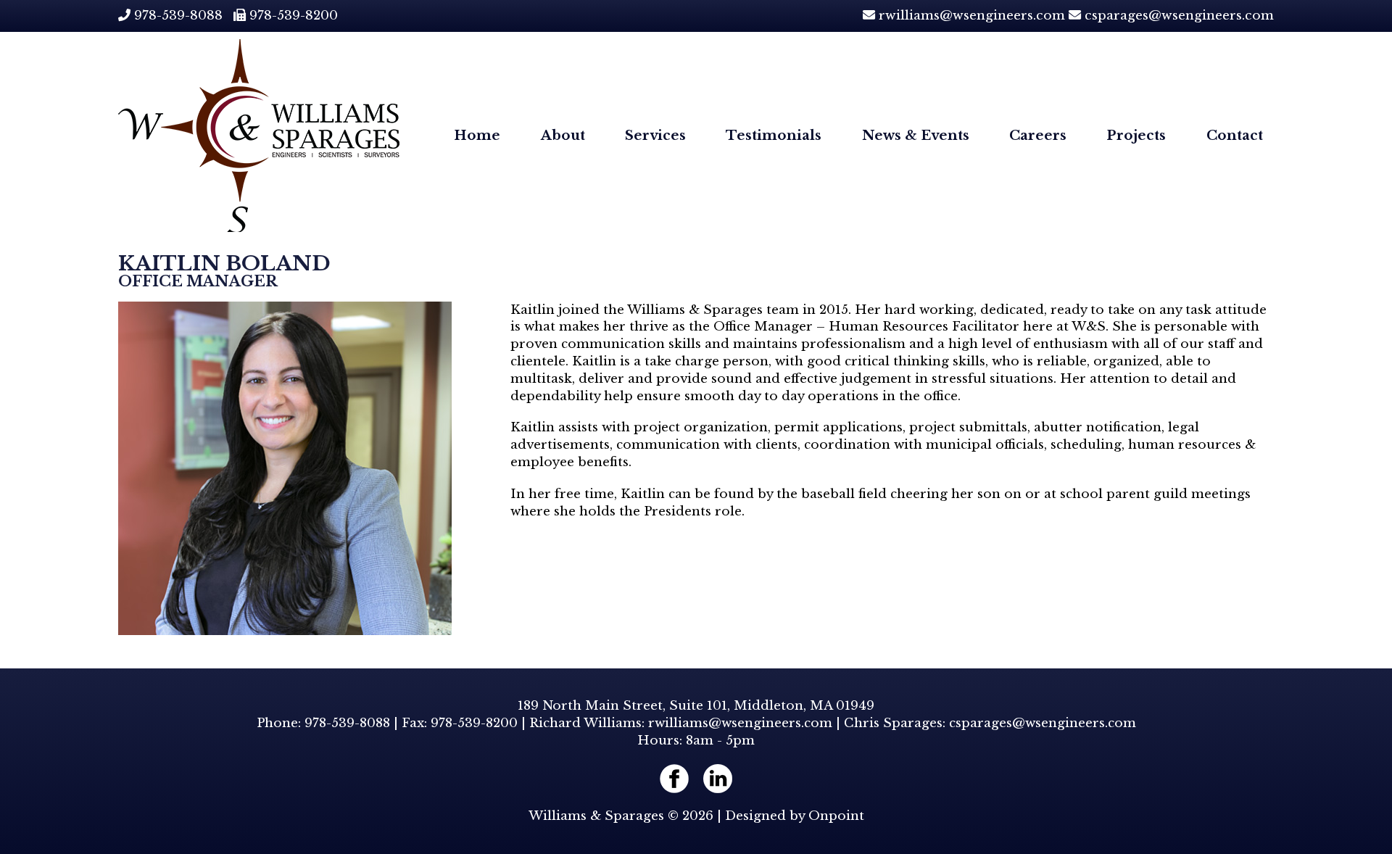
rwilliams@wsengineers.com (972, 15)
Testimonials (773, 135)
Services (655, 135)
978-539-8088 (178, 15)
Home (477, 135)
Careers (1037, 135)
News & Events (915, 135)
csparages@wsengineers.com (1179, 15)
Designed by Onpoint (794, 816)
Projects (1136, 135)
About (563, 135)
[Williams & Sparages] (258, 135)
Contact (1234, 135)
